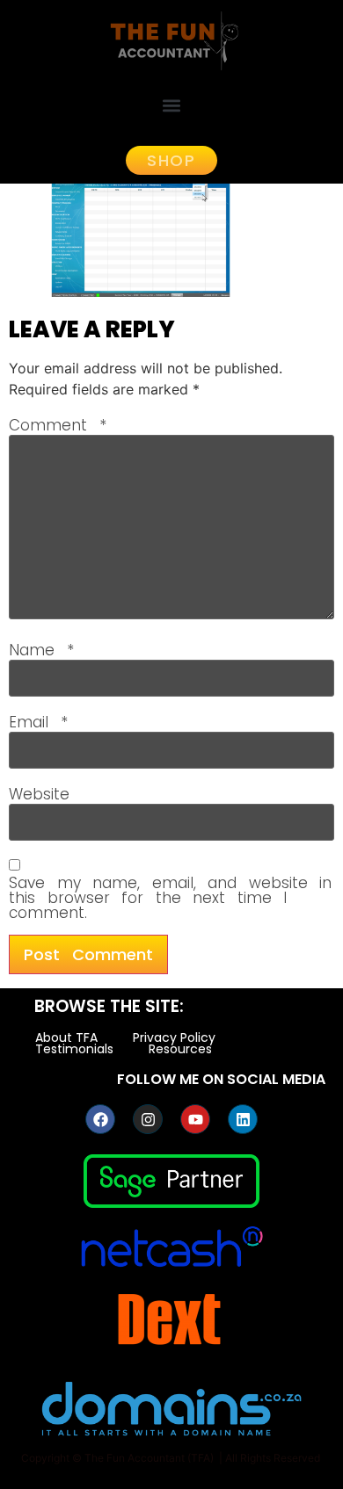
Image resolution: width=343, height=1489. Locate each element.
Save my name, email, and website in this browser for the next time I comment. (170, 898)
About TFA (66, 1038)
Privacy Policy (174, 1038)
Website (39, 794)
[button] (171, 104)
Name (41, 650)
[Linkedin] (243, 1119)
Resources (180, 1049)
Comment (57, 425)
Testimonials (74, 1049)
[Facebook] (100, 1119)
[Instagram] (148, 1119)
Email (38, 722)
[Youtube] (195, 1119)
